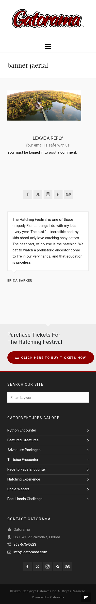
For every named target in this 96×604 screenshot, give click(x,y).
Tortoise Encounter (22, 459)
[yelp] (58, 194)
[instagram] (48, 194)
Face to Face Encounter (26, 469)
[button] (82, 397)
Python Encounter (21, 430)
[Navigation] (48, 47)
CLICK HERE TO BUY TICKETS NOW (53, 357)
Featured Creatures (23, 440)
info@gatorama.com (30, 552)
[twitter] (37, 194)
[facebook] (27, 194)
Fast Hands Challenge (25, 499)
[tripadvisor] (68, 194)
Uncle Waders (18, 489)
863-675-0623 (25, 544)
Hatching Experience (23, 479)
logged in (36, 152)
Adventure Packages (24, 450)
